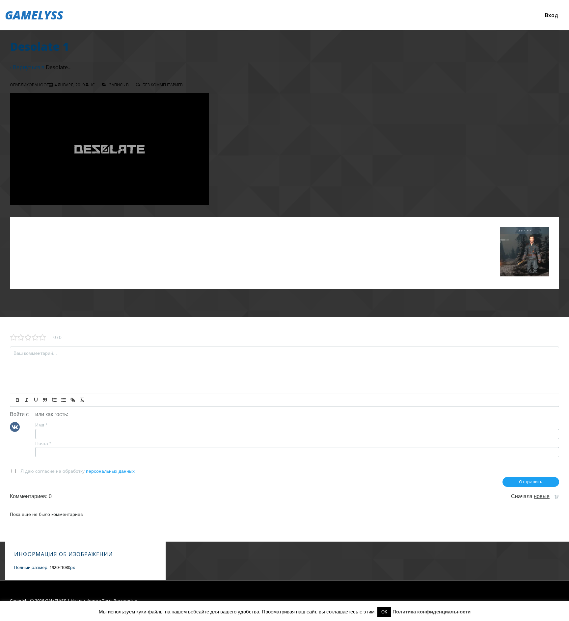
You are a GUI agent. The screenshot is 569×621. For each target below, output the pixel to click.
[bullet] (63, 400)
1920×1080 (59, 567)
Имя (41, 425)
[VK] (15, 426)
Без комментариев (163, 85)
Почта (43, 443)
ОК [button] (384, 611)
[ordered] (54, 400)
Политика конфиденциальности (432, 611)
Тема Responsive (119, 601)
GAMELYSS (34, 15)
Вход (551, 15)
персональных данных (110, 471)
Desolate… (58, 67)
